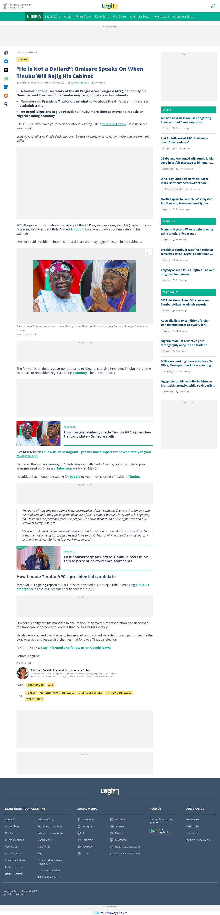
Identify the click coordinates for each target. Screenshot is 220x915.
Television (64, 468)
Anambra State (139, 16)
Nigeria (34, 16)
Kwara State (161, 16)
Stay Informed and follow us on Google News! (76, 648)
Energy (166, 351)
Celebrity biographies (173, 189)
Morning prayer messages (57, 692)
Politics (166, 128)
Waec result (34, 699)
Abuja (68, 16)
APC (50, 685)
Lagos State (52, 16)
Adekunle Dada (81, 82)
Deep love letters (90, 692)
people (75, 477)
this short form (114, 124)
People (166, 330)
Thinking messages (119, 692)
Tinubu (76, 229)
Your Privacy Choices (113, 913)
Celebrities (168, 168)
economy (80, 373)
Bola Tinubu (36, 685)
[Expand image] (148, 252)
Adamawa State (183, 16)
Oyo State (119, 16)
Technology (168, 371)
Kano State (102, 16)
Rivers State (83, 16)
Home (20, 52)
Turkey (30, 692)
